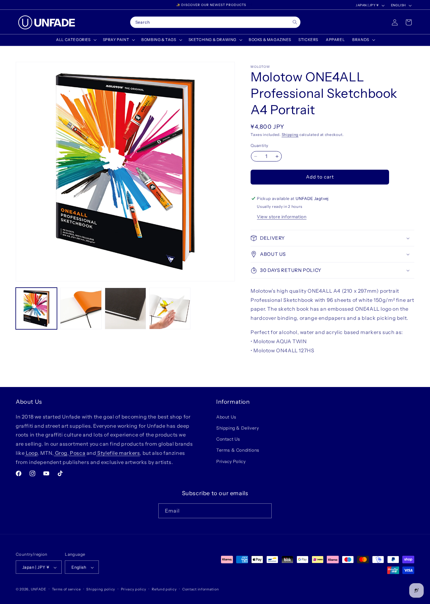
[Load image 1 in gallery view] (36, 308)
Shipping (290, 134)
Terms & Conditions (237, 450)
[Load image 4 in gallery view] (169, 308)
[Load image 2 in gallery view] (80, 308)
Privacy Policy (231, 461)
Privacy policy (133, 589)
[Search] (294, 22)
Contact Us (228, 439)
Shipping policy (100, 589)
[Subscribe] (264, 510)
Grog (60, 452)
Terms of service (66, 589)
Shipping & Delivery (237, 428)
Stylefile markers (118, 452)
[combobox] (215, 22)
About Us (226, 416)
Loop (31, 452)
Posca (77, 452)
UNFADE (38, 589)
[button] (75, 39)
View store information (281, 217)
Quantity (259, 145)
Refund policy (164, 589)
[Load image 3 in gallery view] (125, 308)
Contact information (200, 589)
